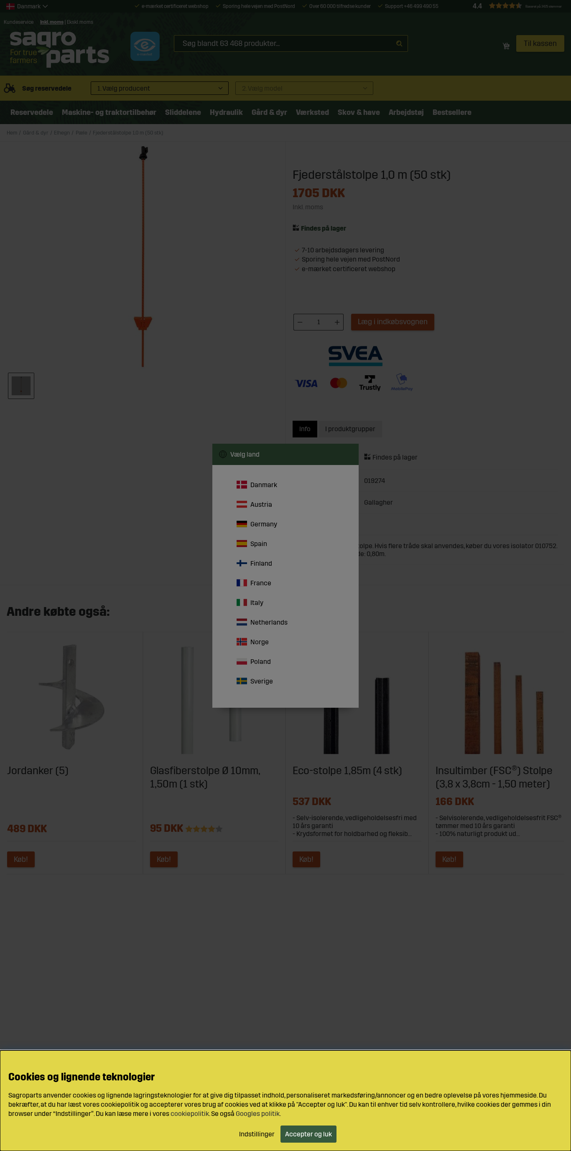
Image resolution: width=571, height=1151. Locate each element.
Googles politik (258, 1114)
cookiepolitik (190, 1114)
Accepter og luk (308, 1134)
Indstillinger (257, 1134)
